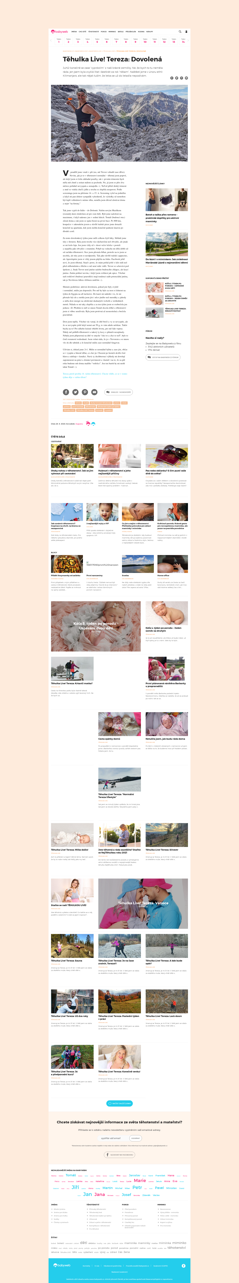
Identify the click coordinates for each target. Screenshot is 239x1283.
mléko (54, 1248)
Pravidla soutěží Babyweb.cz (137, 1266)
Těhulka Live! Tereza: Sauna (66, 960)
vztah (96, 1252)
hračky (99, 1243)
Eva (175, 1181)
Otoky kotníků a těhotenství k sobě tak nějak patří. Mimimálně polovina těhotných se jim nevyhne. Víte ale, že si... (72, 483)
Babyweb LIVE (95, 51)
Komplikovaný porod (133, 1219)
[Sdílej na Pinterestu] (181, 78)
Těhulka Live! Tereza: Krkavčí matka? (175, 310)
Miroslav (171, 1188)
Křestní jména (59, 1209)
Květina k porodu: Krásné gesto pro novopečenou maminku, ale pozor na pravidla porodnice (172, 526)
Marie (140, 1180)
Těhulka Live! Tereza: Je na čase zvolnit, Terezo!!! (116, 962)
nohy (71, 1248)
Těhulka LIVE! (69, 410)
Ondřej (98, 1188)
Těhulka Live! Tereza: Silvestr (162, 849)
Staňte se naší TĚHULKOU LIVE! (68, 905)
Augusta (79, 424)
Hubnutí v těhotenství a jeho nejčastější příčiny (114, 472)
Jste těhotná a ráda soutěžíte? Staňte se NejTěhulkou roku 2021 (119, 851)
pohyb (87, 1248)
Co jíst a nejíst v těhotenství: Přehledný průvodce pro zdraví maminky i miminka (136, 526)
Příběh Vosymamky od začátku (65, 575)
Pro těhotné (94, 1229)
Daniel (86, 1176)
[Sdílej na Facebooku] (171, 78)
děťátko (92, 1243)
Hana (171, 1175)
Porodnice (129, 1212)
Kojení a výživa (166, 1222)
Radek (150, 1188)
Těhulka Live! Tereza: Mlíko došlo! (69, 849)
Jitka (86, 1181)
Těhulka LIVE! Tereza (85, 410)
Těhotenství (93, 32)
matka (154, 1243)
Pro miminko (165, 1226)
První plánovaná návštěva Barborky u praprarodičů (166, 685)
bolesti (60, 1243)
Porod (104, 32)
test (165, 1248)
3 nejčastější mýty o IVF (98, 523)
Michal (118, 1188)
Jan (87, 1194)
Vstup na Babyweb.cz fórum (165, 357)
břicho (78, 403)
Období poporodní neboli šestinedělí (135, 1227)
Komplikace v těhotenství (99, 1226)
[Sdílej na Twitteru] (176, 78)
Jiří (75, 1187)
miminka (165, 1243)
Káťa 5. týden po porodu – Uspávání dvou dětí (174, 285)
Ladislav (83, 1188)
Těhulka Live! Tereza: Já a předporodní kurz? (64, 1073)
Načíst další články (122, 1103)
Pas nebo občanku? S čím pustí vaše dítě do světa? (166, 472)
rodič (149, 1248)
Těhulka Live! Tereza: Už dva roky (69, 1016)
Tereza (122, 1181)
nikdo (124, 403)
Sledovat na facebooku (121, 1155)
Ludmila (151, 1181)
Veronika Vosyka (57, 579)
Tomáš (71, 1175)
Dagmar (92, 1176)
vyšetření (88, 1252)
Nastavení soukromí (120, 1272)
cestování (68, 1243)
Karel (151, 1176)
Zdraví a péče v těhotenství (100, 1222)
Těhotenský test (95, 1212)
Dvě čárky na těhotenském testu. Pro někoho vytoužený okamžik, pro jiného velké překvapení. (66, 537)
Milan (127, 1188)
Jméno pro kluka (60, 1212)
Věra (118, 1176)
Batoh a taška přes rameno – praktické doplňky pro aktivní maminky (162, 218)
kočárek (115, 1243)
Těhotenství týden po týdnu (100, 1216)
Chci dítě (82, 32)
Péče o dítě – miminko (169, 1216)
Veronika (136, 1195)
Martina (53, 1176)
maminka (130, 1243)
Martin (108, 1188)
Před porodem (131, 1209)
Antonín (178, 1176)
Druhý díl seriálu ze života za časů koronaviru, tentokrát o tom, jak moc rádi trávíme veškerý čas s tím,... (172, 584)
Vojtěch (79, 1195)
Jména (74, 32)
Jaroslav (134, 1175)
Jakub (159, 1181)
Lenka (79, 1181)
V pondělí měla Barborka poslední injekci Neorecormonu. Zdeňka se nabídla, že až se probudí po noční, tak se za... (167, 696)
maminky (144, 1243)
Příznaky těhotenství (97, 1209)
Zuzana (124, 1176)
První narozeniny (95, 575)
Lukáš (115, 1181)
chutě (85, 403)
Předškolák (131, 32)
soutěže (160, 1248)
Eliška (91, 1181)
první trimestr (77, 407)
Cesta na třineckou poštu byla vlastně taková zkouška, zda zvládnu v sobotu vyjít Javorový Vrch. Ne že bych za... (72, 693)
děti (83, 1242)
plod (75, 1248)
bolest (53, 1243)
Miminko (112, 32)
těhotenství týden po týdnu (109, 407)
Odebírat (135, 1138)
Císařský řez (129, 1222)
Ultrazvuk (93, 1219)
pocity (81, 1248)
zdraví (113, 1252)
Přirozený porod (131, 1216)
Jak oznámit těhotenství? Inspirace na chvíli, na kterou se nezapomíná (66, 526)
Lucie (128, 1181)
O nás (97, 1266)
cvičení (76, 1243)
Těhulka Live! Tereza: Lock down (164, 1016)
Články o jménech (61, 1222)
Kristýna (117, 1195)
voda (80, 1252)
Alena (90, 1188)
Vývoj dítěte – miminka (169, 1212)
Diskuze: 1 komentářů (121, 392)
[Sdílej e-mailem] (186, 78)
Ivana (62, 1188)
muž (60, 1248)
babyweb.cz (68, 51)
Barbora (80, 1176)
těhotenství (90, 407)
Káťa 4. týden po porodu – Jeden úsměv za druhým (176, 298)
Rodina (141, 32)
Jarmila (63, 1181)
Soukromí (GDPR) (160, 1266)
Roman (182, 1181)
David (181, 1188)
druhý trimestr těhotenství (101, 403)
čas (120, 1252)
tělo (74, 1252)
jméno (117, 403)
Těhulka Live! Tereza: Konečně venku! (119, 1071)
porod (114, 1247)
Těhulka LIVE (109, 51)
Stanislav (111, 1176)
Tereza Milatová (87, 399)
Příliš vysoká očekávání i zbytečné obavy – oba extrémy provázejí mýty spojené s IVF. (101, 533)
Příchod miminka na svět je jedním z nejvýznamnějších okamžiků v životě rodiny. (172, 537)
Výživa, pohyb (127, 531)
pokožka (94, 1248)
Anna (167, 1181)
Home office (163, 575)
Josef (126, 1194)
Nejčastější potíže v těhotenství (63, 477)
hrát (105, 1243)
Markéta (105, 1176)
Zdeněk (146, 1195)
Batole (121, 32)
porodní (134, 1248)
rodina (143, 1248)
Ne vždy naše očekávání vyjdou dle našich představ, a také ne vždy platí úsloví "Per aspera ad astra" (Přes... (136, 584)
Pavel (159, 1188)
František (160, 1175)
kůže (121, 1243)
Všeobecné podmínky (112, 1266)
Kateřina (100, 1181)
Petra (57, 1181)
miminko (179, 1243)
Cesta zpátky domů (109, 738)
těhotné (55, 1252)
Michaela (110, 1195)
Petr (137, 1187)
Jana (99, 1194)
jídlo (109, 1243)
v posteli (108, 410)
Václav (156, 1195)
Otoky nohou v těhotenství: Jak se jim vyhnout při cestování (72, 472)
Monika (185, 1176)
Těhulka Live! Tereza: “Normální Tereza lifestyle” (116, 796)
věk (108, 1252)
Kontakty (86, 1266)
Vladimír (56, 1188)
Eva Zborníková (92, 579)
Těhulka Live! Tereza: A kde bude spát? (164, 962)
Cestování (149, 477)
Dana (146, 1188)
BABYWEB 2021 (81, 51)
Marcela (108, 1181)
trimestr (99, 410)
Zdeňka (98, 1176)
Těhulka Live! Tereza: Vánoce (143, 903)
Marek (144, 1176)
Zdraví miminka (166, 1219)
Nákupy (149, 32)
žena (127, 1252)
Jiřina (68, 1188)
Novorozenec (165, 1209)
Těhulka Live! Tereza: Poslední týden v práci (118, 1018)
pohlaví (67, 407)
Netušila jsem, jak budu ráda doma (165, 738)
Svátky (56, 1219)
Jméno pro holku (60, 1216)
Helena (61, 1176)
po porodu (104, 1248)
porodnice (123, 1248)
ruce (154, 1248)
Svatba (125, 575)
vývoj (102, 1252)
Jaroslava (71, 1181)
